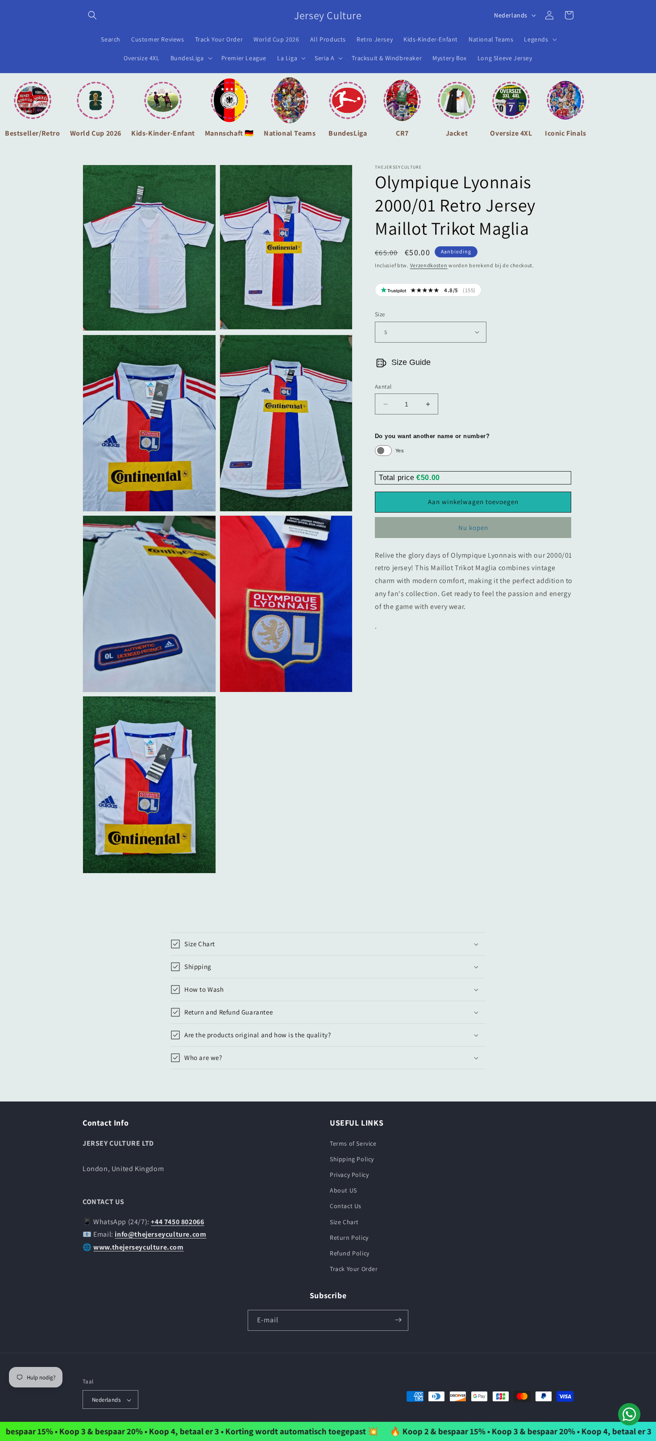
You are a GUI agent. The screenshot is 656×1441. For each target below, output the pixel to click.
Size (380, 314)
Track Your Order (354, 1269)
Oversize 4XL (511, 133)
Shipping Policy (352, 1159)
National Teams (290, 133)
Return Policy (349, 1237)
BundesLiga (347, 133)
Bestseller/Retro (32, 133)
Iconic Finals (565, 133)
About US (343, 1190)
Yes (399, 450)
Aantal (383, 386)
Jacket (457, 133)
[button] (92, 15)
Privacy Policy (349, 1174)
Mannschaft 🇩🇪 (229, 133)
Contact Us (345, 1206)
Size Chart (344, 1221)
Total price (397, 477)
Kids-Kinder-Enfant (163, 133)
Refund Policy (350, 1253)
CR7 (402, 133)
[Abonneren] (398, 1319)
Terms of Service (353, 1143)
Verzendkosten (429, 265)
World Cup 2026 (95, 133)
